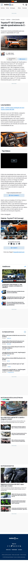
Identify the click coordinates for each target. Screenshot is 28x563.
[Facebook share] (9, 244)
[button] (2, 237)
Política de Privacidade (6, 554)
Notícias (3, 8)
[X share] (11, 244)
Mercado (9, 343)
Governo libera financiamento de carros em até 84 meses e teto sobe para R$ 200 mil (13, 341)
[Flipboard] (12, 546)
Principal (3, 19)
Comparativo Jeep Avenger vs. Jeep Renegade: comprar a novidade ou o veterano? (14, 370)
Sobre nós (8, 549)
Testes (7, 8)
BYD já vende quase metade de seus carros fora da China (14, 336)
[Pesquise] (23, 4)
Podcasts (24, 8)
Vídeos (19, 8)
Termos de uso (23, 554)
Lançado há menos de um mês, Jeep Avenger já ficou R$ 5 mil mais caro (13, 353)
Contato (20, 549)
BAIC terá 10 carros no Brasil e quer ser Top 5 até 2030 (13, 364)
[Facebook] (7, 546)
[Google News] (14, 546)
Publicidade (14, 549)
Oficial (9, 366)
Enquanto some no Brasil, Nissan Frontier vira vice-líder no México (13, 347)
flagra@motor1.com (18, 252)
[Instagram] (16, 546)
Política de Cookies (15, 554)
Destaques (12, 8)
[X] (9, 546)
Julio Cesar (11, 53)
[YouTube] (18, 546)
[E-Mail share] (19, 244)
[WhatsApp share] (16, 244)
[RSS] (20, 546)
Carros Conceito (15, 19)
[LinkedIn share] (14, 244)
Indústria (9, 338)
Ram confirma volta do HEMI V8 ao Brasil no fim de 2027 (14, 358)
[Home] (9, 5)
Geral (8, 349)
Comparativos (11, 372)
